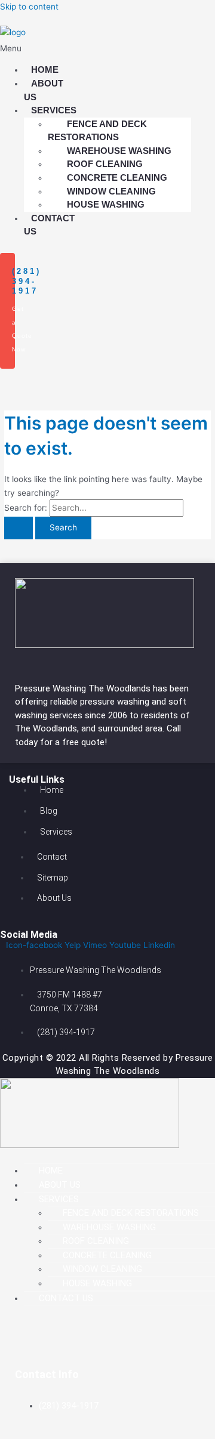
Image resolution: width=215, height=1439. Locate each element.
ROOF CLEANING (96, 1241)
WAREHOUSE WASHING (109, 1227)
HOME (51, 1170)
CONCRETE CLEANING (107, 1255)
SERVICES (59, 1199)
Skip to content (29, 6)
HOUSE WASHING (106, 204)
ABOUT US (43, 90)
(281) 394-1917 (26, 281)
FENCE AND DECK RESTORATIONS (97, 131)
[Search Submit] (18, 528)
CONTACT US (49, 225)
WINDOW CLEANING (102, 1269)
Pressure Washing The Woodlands (84, 688)
